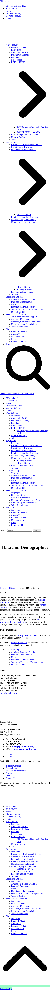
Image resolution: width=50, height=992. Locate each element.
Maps (13, 480)
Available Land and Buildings (24, 475)
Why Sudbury (12, 413)
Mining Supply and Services (23, 458)
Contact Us (10, 411)
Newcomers (16, 425)
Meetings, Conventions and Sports (26, 500)
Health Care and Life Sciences (24, 453)
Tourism (14, 468)
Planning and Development (23, 483)
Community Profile (19, 418)
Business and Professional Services (26, 445)
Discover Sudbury (14, 406)
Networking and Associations (24, 503)
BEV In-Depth (12, 398)
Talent (14, 438)
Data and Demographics (21, 478)
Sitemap (9, 776)
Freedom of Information (16, 771)
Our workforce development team (20, 620)
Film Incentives (18, 495)
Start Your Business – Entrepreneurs (27, 485)
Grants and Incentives (20, 498)
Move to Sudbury (13, 408)
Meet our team (17, 520)
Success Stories (18, 488)
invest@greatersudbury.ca (24, 747)
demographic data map (27, 635)
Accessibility (11, 768)
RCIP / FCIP (11, 401)
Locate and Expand (14, 470)
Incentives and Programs (16, 490)
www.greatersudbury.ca (25, 749)
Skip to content (6, 1)
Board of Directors (19, 512)
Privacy (9, 773)
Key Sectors (11, 440)
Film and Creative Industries (23, 450)
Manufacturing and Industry (23, 455)
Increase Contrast (13, 766)
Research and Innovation (22, 465)
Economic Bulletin (19, 517)
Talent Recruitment (19, 505)
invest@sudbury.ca (8, 693)
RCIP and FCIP (18, 428)
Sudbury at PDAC (25, 460)
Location (15, 423)
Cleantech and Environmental (24, 448)
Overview (15, 415)
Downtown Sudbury (20, 420)
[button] (17, 393)
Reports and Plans (19, 525)
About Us (10, 508)
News (8, 403)
